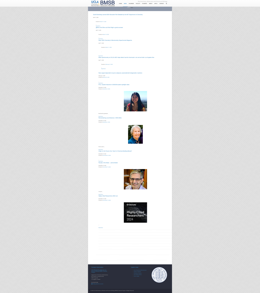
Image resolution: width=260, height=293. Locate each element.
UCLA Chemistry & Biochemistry (140, 270)
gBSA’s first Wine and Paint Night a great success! (109, 27)
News (125, 3)
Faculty (138, 3)
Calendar (131, 3)
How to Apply (136, 276)
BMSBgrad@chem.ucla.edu (97, 283)
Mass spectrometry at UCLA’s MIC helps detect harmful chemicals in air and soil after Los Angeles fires (126, 57)
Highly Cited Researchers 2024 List (108, 196)
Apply (155, 3)
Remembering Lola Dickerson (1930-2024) (110, 118)
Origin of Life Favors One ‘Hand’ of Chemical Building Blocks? (115, 151)
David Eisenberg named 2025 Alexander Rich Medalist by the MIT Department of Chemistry (118, 14)
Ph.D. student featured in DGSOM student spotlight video (114, 84)
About (150, 3)
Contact (161, 3)
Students (144, 3)
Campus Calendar (137, 271)
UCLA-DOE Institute (138, 274)
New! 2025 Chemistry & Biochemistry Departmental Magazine (115, 40)
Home (120, 3)
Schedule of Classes (138, 273)
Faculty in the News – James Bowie (108, 163)
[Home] (103, 3)
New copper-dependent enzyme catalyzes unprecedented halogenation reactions (120, 73)
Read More (98, 26)
